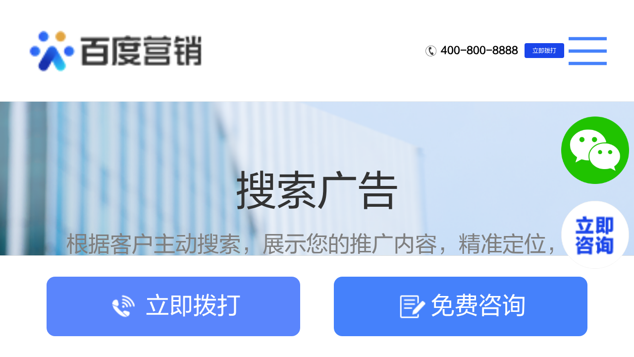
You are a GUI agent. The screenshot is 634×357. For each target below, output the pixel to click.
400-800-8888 (479, 50)
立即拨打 (544, 50)
